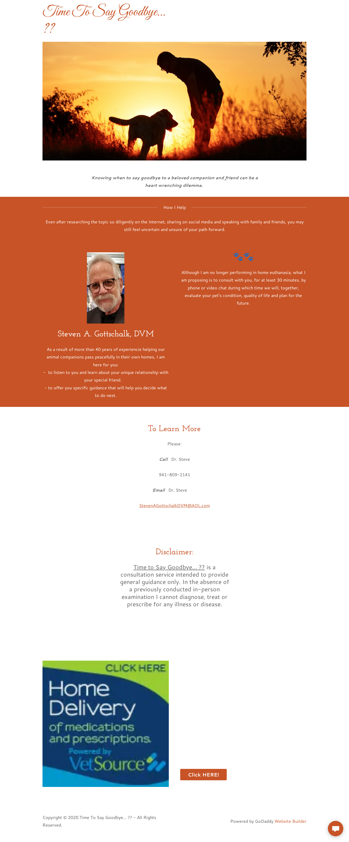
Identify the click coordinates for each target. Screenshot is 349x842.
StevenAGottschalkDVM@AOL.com (174, 505)
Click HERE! (203, 774)
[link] (105, 31)
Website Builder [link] (290, 821)
